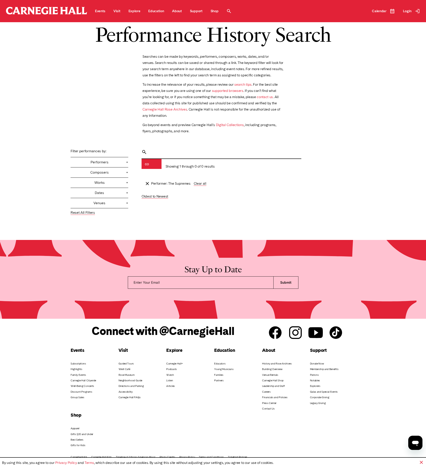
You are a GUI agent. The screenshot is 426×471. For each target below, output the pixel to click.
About (268, 350)
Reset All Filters (83, 212)
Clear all (200, 183)
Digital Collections (230, 125)
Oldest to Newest (155, 196)
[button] (421, 462)
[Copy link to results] (147, 164)
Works (111, 182)
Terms (89, 463)
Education (224, 350)
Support (318, 350)
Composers (109, 172)
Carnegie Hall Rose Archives (164, 109)
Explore (174, 350)
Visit (123, 350)
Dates (111, 193)
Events (77, 350)
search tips (242, 84)
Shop (76, 415)
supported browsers (227, 91)
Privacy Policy (66, 463)
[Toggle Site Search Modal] (229, 11)
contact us (265, 97)
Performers (109, 162)
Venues (110, 203)
